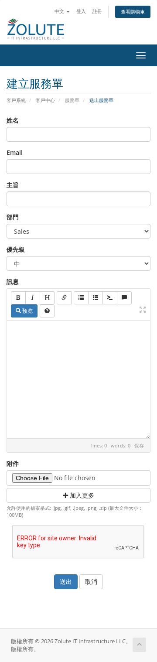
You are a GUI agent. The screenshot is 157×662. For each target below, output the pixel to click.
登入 (81, 11)
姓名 (13, 120)
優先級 (16, 249)
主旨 (13, 185)
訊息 (13, 281)
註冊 (97, 11)
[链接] (64, 297)
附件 (13, 463)
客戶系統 (16, 100)
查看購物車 (133, 11)
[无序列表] (81, 297)
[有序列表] (95, 297)
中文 (60, 11)
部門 (13, 217)
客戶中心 (45, 100)
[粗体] (18, 297)
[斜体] (32, 297)
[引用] (124, 297)
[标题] (47, 297)
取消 (91, 581)
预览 (27, 310)
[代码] (109, 297)
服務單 (72, 100)
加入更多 (81, 495)
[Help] (47, 310)
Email (15, 152)
